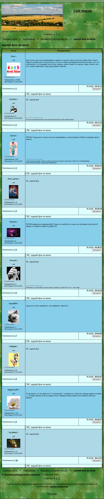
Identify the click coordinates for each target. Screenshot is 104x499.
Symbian (13, 99)
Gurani (13, 136)
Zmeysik (13, 260)
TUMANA (13, 347)
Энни (13, 56)
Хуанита (13, 222)
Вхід (100, 24)
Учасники (52, 494)
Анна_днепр (13, 179)
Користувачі (92, 22)
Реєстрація (89, 24)
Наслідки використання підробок (22, 474)
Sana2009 (13, 304)
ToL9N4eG (13, 433)
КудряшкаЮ (13, 390)
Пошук (69, 23)
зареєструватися (59, 486)
